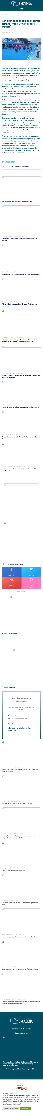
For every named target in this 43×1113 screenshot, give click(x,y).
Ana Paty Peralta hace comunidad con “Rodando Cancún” (21, 969)
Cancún (5, 166)
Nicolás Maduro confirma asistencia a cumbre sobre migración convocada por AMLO (19, 837)
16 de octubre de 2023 (8, 767)
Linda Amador (18, 301)
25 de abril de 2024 (7, 236)
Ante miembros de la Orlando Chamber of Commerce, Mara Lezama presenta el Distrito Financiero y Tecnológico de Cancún (20, 1063)
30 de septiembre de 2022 (9, 934)
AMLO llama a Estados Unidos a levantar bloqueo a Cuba (21, 274)
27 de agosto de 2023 (8, 434)
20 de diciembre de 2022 (9, 999)
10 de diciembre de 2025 (9, 466)
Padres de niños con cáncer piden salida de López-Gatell (20, 407)
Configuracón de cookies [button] (11, 1108)
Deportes (4, 14)
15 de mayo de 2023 (8, 900)
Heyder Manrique (19, 236)
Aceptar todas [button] (25, 1108)
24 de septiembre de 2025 (9, 967)
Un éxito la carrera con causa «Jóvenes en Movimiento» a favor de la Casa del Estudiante (21, 1002)
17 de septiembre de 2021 (9, 272)
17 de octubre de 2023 (8, 833)
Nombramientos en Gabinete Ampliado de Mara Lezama (21, 937)
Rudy (19, 272)
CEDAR (11, 166)
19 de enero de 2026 (8, 337)
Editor (19, 801)
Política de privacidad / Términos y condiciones (21, 1069)
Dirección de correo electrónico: (19, 716)
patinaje (18, 166)
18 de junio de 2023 (7, 868)
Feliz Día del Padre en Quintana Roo (13, 870)
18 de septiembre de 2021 (9, 801)
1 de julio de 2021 (7, 405)
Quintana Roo (27, 166)
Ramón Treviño (20, 434)
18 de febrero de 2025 (8, 373)
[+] (11, 569)
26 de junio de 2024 (7, 301)
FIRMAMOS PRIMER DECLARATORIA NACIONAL (17, 804)
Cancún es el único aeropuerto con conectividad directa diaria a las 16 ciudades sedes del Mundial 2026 (20, 341)
